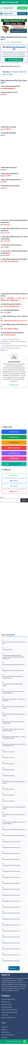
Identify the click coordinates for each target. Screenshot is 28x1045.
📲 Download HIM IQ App (14, 59)
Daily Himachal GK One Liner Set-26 (11, 865)
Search (2, 497)
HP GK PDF (4, 1015)
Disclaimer (4, 1037)
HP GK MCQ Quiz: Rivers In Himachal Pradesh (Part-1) (14, 815)
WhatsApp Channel (14, 385)
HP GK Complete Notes (8, 999)
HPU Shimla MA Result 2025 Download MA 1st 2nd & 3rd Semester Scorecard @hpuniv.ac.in (14, 348)
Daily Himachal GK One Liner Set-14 (11, 937)
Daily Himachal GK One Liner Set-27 (11, 859)
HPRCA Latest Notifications (9, 1012)
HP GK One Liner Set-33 (8, 789)
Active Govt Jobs (6, 1004)
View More (14, 968)
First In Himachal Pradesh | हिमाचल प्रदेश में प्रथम (14, 664)
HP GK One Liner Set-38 (8, 751)
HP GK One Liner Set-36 (8, 763)
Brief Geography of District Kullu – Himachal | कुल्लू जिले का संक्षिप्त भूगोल (13, 692)
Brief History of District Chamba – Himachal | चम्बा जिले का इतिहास (13, 722)
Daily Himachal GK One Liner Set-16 (11, 925)
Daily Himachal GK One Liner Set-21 (11, 895)
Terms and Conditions (7, 1035)
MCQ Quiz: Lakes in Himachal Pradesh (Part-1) (14, 835)
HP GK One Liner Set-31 (8, 801)
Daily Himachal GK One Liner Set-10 (11, 960)
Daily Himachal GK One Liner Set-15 (11, 931)
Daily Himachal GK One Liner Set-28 (11, 853)
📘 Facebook (14, 480)
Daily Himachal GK (9, 2)
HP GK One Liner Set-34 (8, 775)
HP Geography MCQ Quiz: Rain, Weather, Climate (13, 684)
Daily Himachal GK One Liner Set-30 (11, 841)
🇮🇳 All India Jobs (14, 437)
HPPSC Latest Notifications (9, 1009)
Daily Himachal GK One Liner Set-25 (11, 871)
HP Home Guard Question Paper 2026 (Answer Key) (14, 642)
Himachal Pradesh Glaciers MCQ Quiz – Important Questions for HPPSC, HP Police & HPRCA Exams (13, 657)
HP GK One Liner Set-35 (8, 769)
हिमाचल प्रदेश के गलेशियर (7, 649)
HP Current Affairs (6, 1007)
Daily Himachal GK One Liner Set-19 (11, 907)
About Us (4, 1029)
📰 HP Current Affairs (14, 448)
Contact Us (4, 1027)
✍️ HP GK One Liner (14, 453)
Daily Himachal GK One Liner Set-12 (11, 948)
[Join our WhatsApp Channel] (25, 1042)
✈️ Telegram (14, 486)
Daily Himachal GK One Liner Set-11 (11, 954)
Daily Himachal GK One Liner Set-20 (11, 901)
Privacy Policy (5, 1032)
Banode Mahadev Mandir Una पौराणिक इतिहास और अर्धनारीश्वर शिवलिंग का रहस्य (14, 745)
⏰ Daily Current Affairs (14, 464)
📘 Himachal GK (14, 442)
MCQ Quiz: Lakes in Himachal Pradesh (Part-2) (14, 829)
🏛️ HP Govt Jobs (14, 432)
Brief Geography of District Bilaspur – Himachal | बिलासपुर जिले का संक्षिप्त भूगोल (14, 737)
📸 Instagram (14, 491)
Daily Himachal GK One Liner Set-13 (11, 943)
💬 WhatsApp (14, 475)
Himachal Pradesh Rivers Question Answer (13, 670)
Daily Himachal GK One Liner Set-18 (11, 913)
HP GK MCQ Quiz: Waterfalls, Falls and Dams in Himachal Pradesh (14, 822)
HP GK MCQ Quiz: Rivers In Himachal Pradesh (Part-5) (14, 707)
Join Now (23, 8)
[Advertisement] (14, 111)
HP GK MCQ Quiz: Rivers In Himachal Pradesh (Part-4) (14, 714)
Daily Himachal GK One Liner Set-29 (11, 847)
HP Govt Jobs (5, 1002)
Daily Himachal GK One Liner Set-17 (11, 919)
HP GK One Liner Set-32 (8, 795)
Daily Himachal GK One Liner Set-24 (11, 877)
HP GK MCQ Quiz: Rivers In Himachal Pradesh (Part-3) (14, 782)
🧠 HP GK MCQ (14, 458)
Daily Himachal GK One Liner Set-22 (11, 883)
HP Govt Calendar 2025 (8, 1017)
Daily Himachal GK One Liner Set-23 (11, 889)
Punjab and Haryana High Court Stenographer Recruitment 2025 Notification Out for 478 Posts (13, 341)
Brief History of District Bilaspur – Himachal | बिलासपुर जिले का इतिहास (13, 730)
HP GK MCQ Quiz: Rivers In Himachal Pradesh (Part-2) (14, 807)
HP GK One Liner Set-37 (8, 757)
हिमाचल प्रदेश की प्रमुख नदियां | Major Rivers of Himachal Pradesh (13, 677)
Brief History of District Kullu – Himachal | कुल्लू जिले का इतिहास (14, 699)
